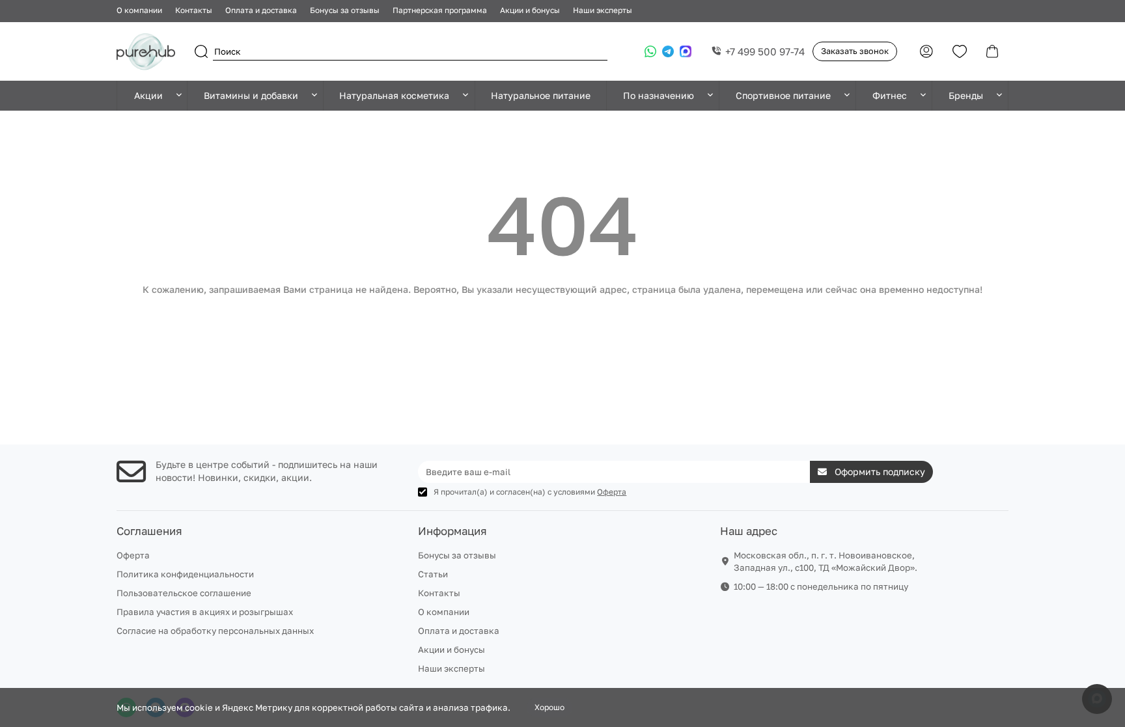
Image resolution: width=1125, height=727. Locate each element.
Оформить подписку (436, 438)
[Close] (839, 249)
